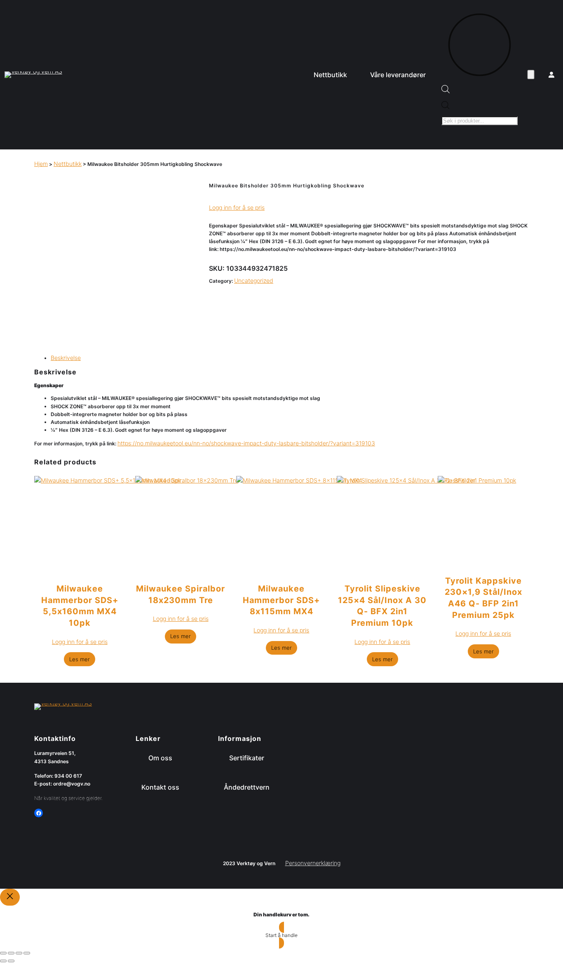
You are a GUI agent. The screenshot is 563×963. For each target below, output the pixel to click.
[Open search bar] (445, 91)
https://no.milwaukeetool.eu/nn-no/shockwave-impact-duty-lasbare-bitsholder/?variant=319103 (246, 443)
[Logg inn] (551, 75)
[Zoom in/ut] (3, 953)
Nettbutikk (68, 163)
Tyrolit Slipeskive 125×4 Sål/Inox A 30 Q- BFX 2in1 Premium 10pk (382, 606)
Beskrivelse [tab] (66, 357)
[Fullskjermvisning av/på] (11, 953)
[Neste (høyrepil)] (11, 961)
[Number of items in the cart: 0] (531, 75)
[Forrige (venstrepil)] (3, 961)
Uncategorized (253, 280)
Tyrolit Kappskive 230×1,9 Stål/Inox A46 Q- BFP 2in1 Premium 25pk (483, 598)
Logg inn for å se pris (237, 207)
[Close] (10, 897)
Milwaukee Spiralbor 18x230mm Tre (180, 594)
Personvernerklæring (312, 862)
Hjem (41, 163)
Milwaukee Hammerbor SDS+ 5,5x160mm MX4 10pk (79, 606)
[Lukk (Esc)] (26, 953)
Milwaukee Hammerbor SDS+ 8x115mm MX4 (281, 600)
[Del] (19, 953)
